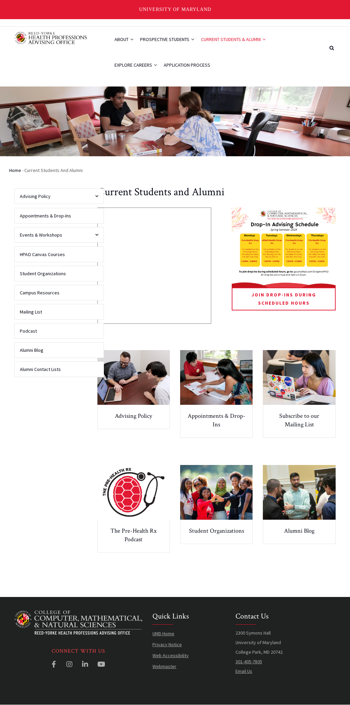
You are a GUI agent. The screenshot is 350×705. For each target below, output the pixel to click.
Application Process (187, 65)
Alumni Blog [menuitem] (31, 350)
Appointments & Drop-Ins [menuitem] (45, 216)
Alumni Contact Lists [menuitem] (40, 369)
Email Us (243, 671)
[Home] (50, 37)
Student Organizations (216, 531)
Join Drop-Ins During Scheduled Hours (284, 299)
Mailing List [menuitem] (31, 312)
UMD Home (163, 633)
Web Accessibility (170, 655)
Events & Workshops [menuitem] (38, 237)
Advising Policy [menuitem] (32, 198)
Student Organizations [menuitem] (43, 273)
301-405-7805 (248, 662)
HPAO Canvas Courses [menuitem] (42, 254)
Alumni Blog (299, 531)
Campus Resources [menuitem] (39, 293)
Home (15, 170)
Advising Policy (133, 416)
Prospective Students (165, 39)
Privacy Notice (167, 644)
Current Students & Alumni (231, 39)
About (122, 39)
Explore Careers (134, 65)
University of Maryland (175, 9)
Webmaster (164, 666)
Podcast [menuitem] (28, 331)
